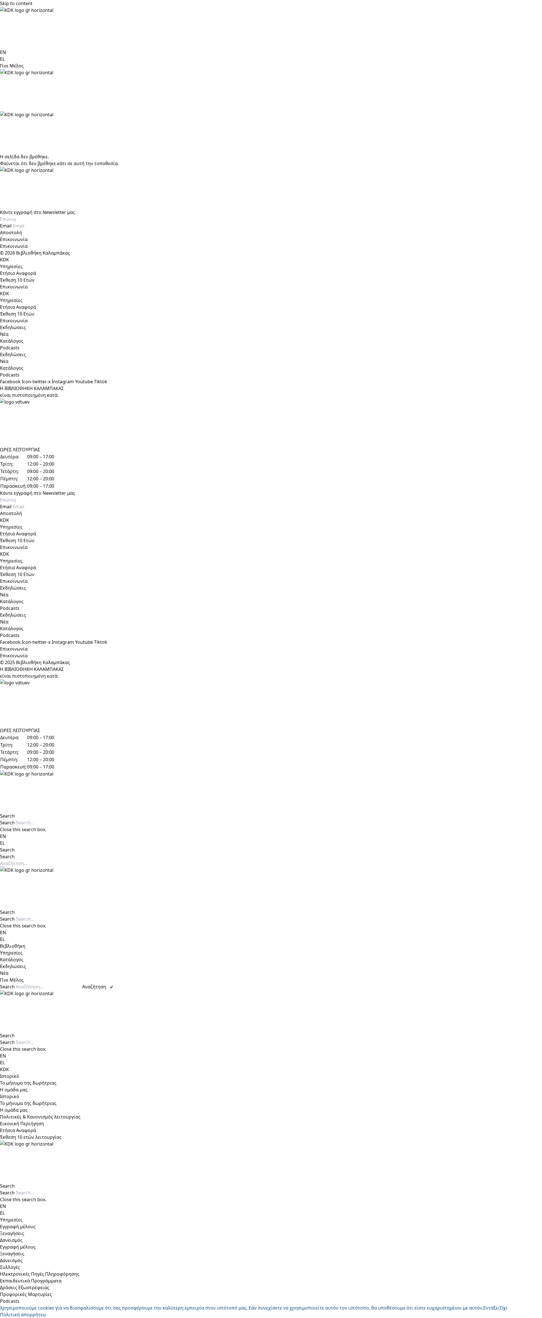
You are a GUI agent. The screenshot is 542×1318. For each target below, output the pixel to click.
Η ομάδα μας (14, 1090)
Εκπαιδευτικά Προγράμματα (31, 1281)
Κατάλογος (11, 341)
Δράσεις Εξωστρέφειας (24, 1287)
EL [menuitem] (2, 59)
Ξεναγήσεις (12, 1233)
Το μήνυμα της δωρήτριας (28, 1083)
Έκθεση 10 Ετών (17, 280)
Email (6, 226)
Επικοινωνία (14, 239)
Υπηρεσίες (11, 266)
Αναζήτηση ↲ (97, 987)
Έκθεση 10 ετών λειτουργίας (31, 1137)
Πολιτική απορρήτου (23, 1315)
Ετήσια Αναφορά (18, 273)
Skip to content (16, 3)
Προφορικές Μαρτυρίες (26, 1294)
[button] (271, 816)
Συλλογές (10, 1267)
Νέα (4, 334)
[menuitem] (3, 52)
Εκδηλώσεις (13, 327)
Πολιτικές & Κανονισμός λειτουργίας (40, 1117)
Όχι (504, 1308)
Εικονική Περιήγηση (22, 1123)
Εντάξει (491, 1308)
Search (7, 823)
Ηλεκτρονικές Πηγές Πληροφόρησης (39, 1274)
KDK (4, 260)
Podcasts (9, 348)
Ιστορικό (9, 1076)
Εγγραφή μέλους (18, 1226)
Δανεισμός (11, 1240)
